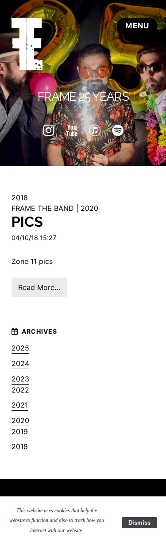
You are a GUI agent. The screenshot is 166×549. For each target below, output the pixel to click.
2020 (89, 208)
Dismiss (139, 522)
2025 (20, 347)
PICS (27, 222)
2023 (20, 378)
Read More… (39, 287)
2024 (20, 363)
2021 (20, 404)
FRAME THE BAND (43, 208)
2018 (20, 446)
